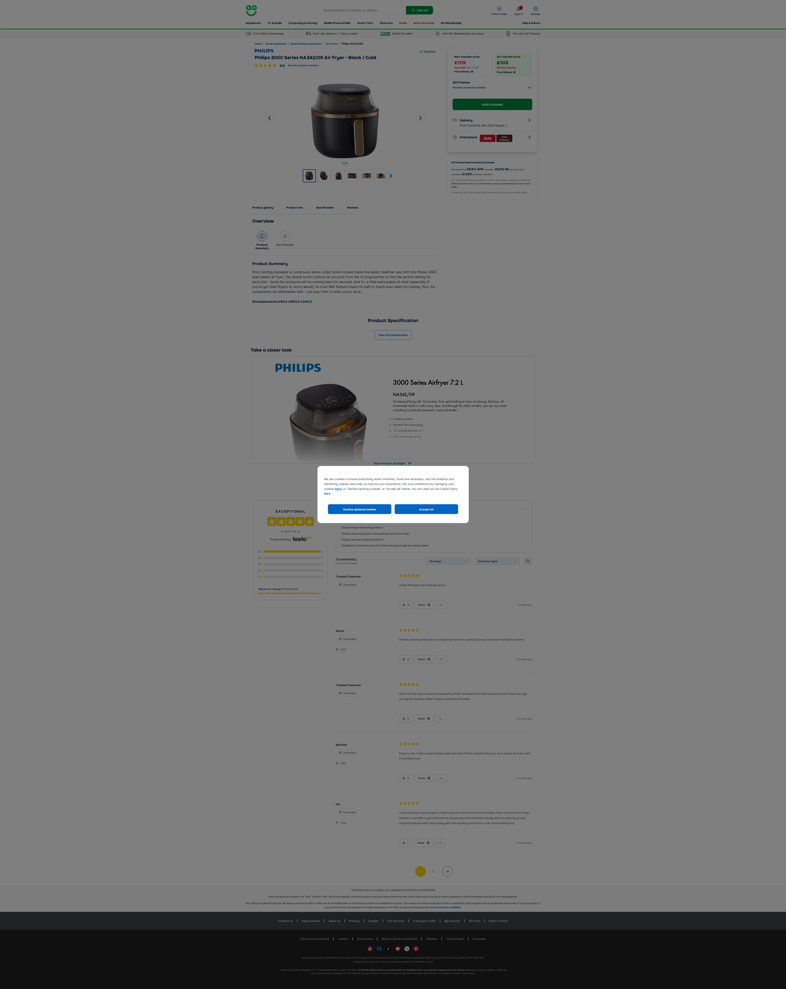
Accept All (426, 509)
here (338, 489)
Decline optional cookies (359, 509)
